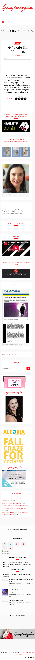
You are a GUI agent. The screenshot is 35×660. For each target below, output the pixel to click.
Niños (17, 43)
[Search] (28, 368)
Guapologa (13, 594)
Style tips (11, 604)
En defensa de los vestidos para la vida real (14, 508)
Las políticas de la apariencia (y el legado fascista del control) (16, 565)
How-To (29, 602)
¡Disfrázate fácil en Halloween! (17, 49)
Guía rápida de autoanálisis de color (12, 505)
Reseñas (28, 583)
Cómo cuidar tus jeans (16, 600)
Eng (10, 596)
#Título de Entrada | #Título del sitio (14, 562)
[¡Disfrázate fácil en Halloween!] (17, 65)
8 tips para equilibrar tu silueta (10, 503)
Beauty (29, 594)
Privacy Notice (25, 652)
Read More (7, 98)
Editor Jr (12, 583)
